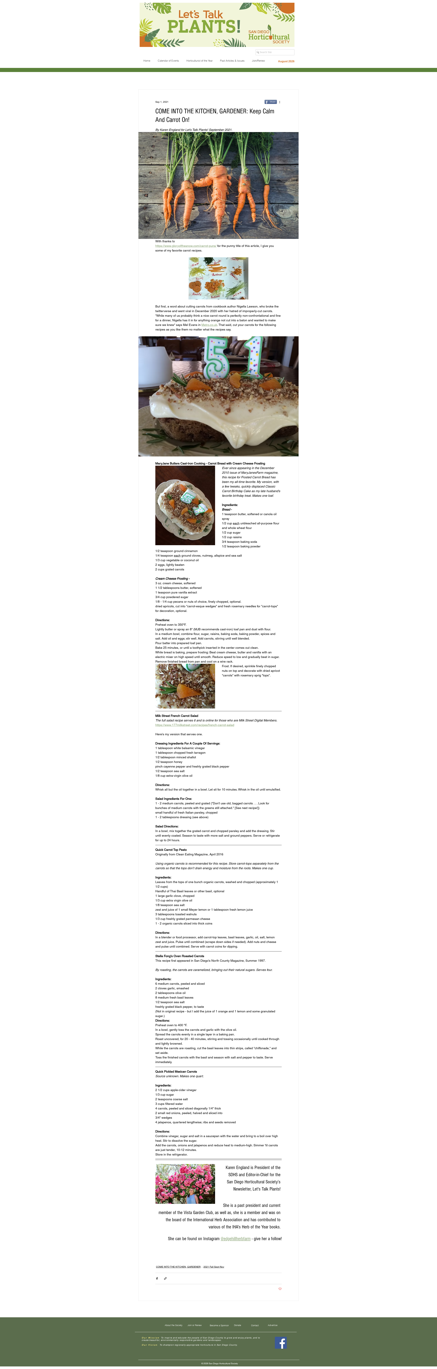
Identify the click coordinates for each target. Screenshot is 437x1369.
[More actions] (280, 102)
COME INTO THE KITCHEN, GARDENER (178, 1266)
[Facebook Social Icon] (281, 1343)
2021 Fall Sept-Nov (213, 1266)
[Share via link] (165, 1278)
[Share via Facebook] (157, 1278)
